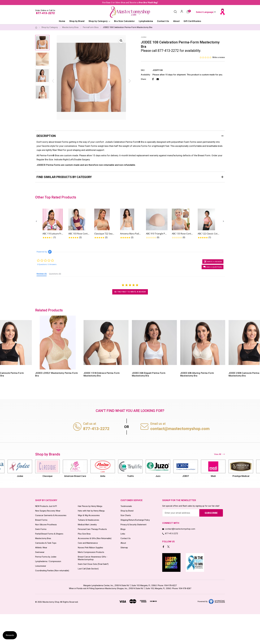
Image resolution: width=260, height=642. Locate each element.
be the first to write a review (130, 292)
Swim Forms (40, 529)
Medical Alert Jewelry (87, 524)
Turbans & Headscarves (88, 520)
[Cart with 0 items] (188, 12)
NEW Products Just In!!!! (46, 506)
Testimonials (126, 506)
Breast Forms (41, 520)
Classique (20, 476)
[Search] (175, 12)
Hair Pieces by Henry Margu (90, 506)
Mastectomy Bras (43, 538)
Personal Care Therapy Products (92, 529)
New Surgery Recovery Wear (47, 511)
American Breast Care (47, 476)
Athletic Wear (41, 547)
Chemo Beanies (241, 476)
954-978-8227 (170, 585)
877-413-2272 (45, 13)
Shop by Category (98, 21)
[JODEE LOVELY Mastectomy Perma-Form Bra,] (57, 342)
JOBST (158, 476)
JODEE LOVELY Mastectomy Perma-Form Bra (56, 374)
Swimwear (39, 552)
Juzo (130, 476)
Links (123, 534)
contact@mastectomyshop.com (180, 428)
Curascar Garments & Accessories (50, 515)
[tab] (42, 274)
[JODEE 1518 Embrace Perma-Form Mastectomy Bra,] (106, 342)
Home (62, 21)
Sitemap (124, 547)
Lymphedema (146, 21)
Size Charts (126, 515)
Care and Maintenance (88, 543)
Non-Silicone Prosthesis (46, 524)
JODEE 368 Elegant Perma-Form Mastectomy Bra (148, 374)
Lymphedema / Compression (48, 561)
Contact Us (163, 21)
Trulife (103, 476)
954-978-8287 (185, 588)
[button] (36, 221)
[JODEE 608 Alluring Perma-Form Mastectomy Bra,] (202, 342)
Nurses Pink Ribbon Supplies (90, 547)
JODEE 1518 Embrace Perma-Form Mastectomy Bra (102, 374)
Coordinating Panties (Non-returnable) (52, 570)
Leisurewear (40, 566)
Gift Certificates (192, 21)
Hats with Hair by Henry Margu (91, 511)
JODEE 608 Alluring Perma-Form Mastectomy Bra (197, 374)
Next (130, 81)
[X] (168, 547)
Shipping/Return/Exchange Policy (135, 520)
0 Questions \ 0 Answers (46, 264)
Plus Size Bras (84, 534)
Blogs (123, 529)
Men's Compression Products (91, 552)
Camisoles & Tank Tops (45, 543)
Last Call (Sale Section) (88, 568)
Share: (143, 79)
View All (217, 454)
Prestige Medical (213, 476)
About (176, 21)
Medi (185, 476)
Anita (75, 476)
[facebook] (163, 547)
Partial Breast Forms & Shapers (49, 534)
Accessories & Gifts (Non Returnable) (94, 538)
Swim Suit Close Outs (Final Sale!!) (93, 564)
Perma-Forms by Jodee (45, 557)
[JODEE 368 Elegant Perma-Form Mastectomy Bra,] (154, 342)
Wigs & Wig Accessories (89, 515)
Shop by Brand (76, 21)
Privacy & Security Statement (133, 524)
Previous (34, 350)
